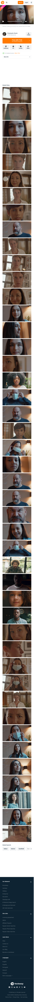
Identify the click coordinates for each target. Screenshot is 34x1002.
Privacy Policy (15, 996)
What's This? (17, 53)
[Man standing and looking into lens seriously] (17, 615)
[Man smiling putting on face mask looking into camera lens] (17, 397)
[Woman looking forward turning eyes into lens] (17, 648)
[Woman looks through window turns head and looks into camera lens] (17, 799)
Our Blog (5, 949)
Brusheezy (5, 884)
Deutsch (5, 969)
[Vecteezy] (2, 2)
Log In (26, 2)
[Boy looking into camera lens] (17, 430)
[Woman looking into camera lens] (17, 363)
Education (5, 896)
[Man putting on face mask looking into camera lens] (17, 548)
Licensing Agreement (8, 916)
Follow (28, 35)
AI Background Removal (9, 904)
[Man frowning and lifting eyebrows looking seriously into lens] (17, 229)
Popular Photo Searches (9, 928)
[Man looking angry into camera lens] (17, 497)
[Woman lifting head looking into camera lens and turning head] (17, 346)
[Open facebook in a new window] (8, 986)
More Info (6, 56)
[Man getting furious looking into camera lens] (17, 514)
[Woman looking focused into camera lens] (17, 279)
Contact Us (5, 943)
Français (5, 972)
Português (5, 966)
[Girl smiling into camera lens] (17, 816)
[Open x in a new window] (21, 986)
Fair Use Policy (23, 996)
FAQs (4, 940)
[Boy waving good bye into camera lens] (17, 833)
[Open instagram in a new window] (11, 986)
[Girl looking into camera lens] (17, 464)
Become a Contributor (8, 951)
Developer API (6, 899)
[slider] (14, 21)
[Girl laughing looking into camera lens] (17, 531)
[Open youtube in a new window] (24, 986)
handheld (21, 848)
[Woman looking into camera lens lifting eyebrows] (17, 313)
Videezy (5, 890)
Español (5, 963)
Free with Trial (17, 40)
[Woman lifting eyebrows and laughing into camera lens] (17, 632)
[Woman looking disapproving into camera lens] (17, 262)
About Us (5, 946)
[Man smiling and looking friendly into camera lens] (17, 480)
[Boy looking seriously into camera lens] (17, 212)
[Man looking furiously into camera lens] (17, 413)
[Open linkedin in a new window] (14, 986)
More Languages (7, 975)
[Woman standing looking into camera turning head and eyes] (17, 766)
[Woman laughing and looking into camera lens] (17, 245)
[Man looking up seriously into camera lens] (17, 581)
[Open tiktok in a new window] (19, 986)
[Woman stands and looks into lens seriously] (17, 380)
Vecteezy (5, 887)
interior (13, 848)
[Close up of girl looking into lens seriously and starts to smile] (17, 598)
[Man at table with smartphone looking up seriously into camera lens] (17, 564)
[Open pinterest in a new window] (16, 986)
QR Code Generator (8, 907)
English (4, 961)
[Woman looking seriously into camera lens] (17, 94)
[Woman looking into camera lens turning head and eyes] (17, 329)
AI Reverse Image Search (9, 901)
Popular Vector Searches (9, 925)
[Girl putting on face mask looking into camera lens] (17, 447)
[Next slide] (27, 848)
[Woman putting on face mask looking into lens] (17, 665)
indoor (6, 848)
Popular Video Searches (9, 931)
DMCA (4, 919)
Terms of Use (8, 996)
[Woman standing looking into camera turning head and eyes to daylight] (17, 749)
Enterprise (5, 893)
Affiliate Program (7, 922)
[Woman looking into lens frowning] (17, 716)
